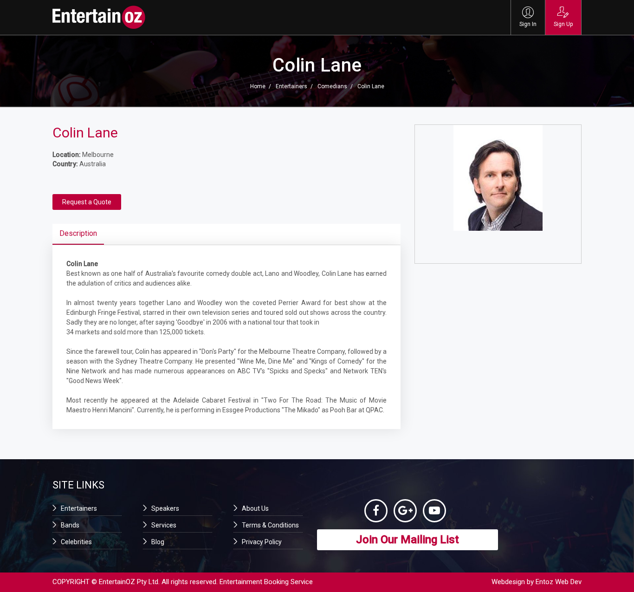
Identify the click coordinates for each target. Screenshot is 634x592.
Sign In (528, 24)
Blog (157, 542)
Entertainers (291, 86)
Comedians (332, 86)
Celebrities (76, 542)
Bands (70, 525)
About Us (255, 508)
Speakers (165, 508)
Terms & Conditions (270, 525)
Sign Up (563, 24)
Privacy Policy (262, 542)
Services (163, 525)
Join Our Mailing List (407, 539)
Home (257, 86)
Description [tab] (78, 233)
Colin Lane (370, 86)
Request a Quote (86, 202)
